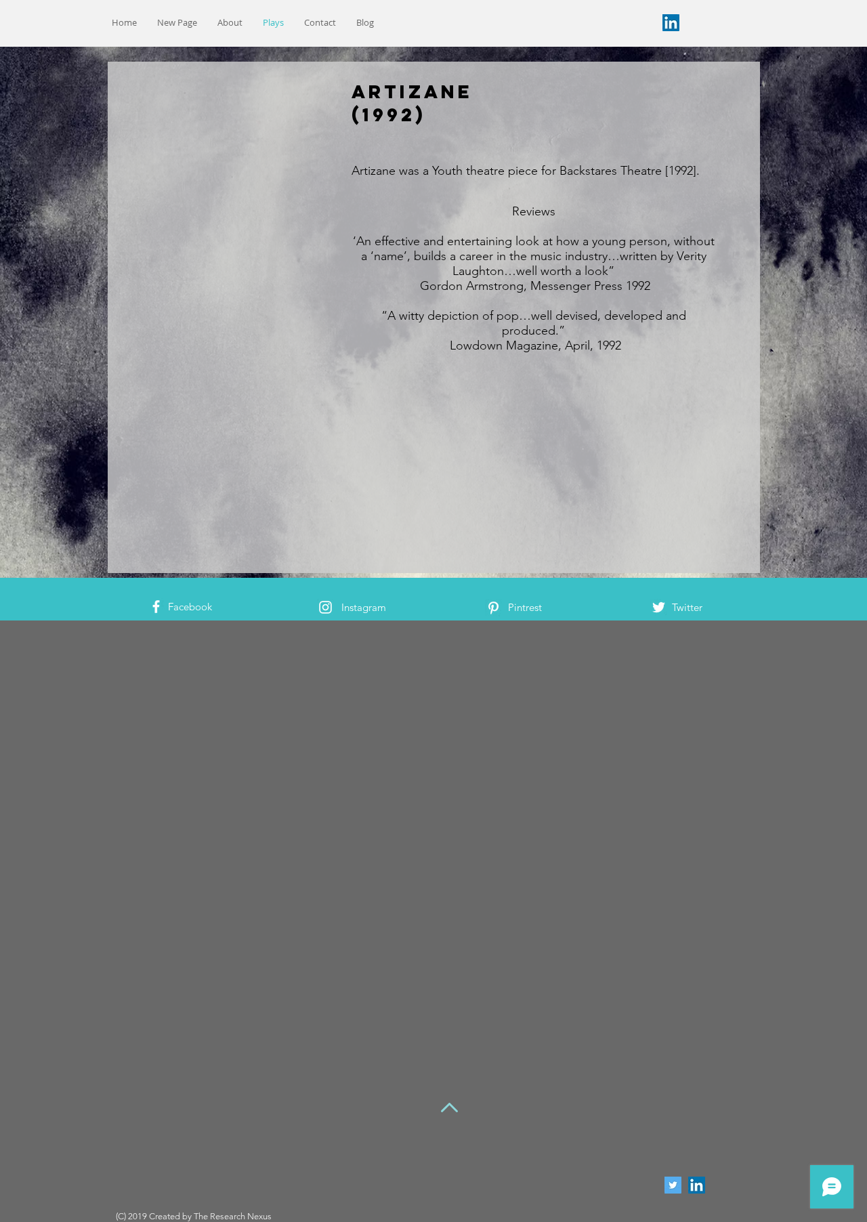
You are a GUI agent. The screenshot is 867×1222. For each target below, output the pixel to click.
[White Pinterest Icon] (493, 607)
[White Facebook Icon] (156, 606)
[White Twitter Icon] (658, 607)
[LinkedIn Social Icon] (670, 22)
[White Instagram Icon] (325, 607)
